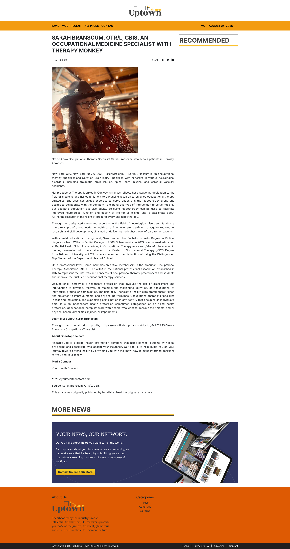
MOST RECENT (72, 25)
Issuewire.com (115, 173)
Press (145, 502)
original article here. (140, 392)
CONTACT (108, 25)
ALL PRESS (91, 25)
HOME (55, 25)
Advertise (145, 506)
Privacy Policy (201, 545)
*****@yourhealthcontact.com (71, 379)
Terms (185, 545)
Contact (145, 510)
